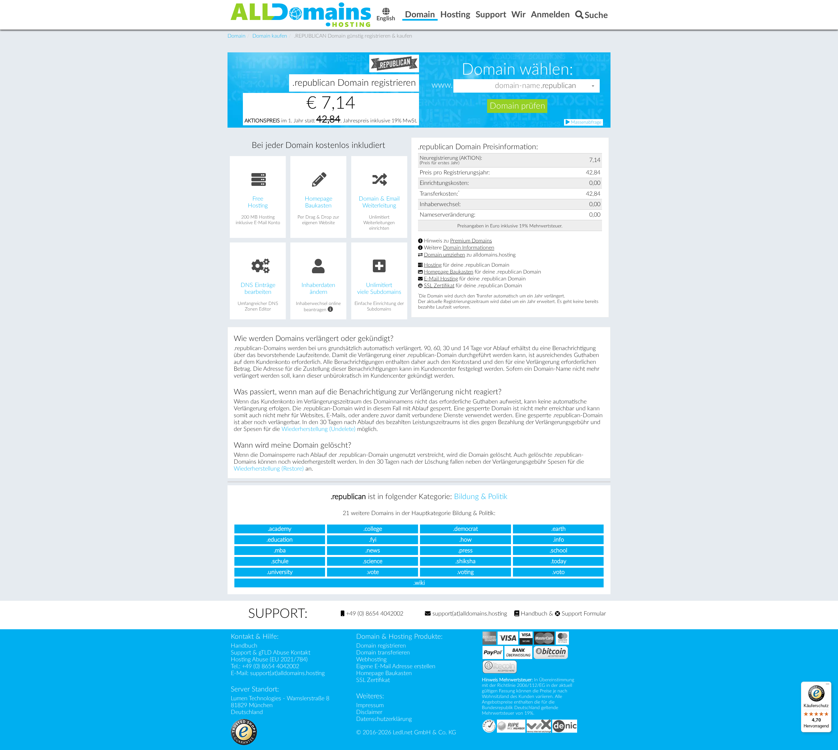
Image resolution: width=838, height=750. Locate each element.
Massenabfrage (585, 122)
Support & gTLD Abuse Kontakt (270, 652)
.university (280, 572)
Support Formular (583, 613)
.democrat (465, 529)
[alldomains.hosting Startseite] (301, 14)
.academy (279, 529)
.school (558, 550)
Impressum (370, 705)
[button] (593, 86)
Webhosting (371, 659)
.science (372, 561)
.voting (465, 572)
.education (279, 540)
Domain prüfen (517, 106)
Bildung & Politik (480, 496)
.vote (373, 572)
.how (465, 540)
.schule (279, 561)
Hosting (433, 265)
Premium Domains (471, 240)
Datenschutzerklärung (384, 719)
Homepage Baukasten (448, 272)
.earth (558, 529)
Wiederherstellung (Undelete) (318, 429)
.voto (558, 572)
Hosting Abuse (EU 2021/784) (269, 659)
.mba (280, 550)
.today (558, 561)
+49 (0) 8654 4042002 (373, 613)
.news (372, 550)
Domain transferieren (383, 652)
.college (372, 529)
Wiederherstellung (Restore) (269, 469)
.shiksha (465, 561)
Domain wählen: (517, 69)
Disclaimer (369, 712)
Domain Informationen (468, 248)
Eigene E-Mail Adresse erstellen (395, 666)
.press (465, 550)
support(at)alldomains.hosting (469, 613)
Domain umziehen (444, 255)
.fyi (372, 540)
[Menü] (827, 685)
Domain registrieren (381, 646)
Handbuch (533, 613)
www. (442, 85)
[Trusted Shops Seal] (244, 731)
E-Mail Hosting (441, 278)
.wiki (419, 583)
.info (558, 540)
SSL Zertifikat (439, 285)
